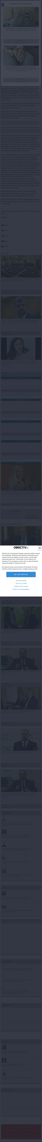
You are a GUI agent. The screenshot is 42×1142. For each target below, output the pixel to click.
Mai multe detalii (21, 580)
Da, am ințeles (21, 574)
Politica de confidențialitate (21, 589)
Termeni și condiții (21, 583)
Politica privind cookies (21, 586)
